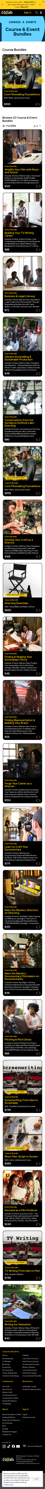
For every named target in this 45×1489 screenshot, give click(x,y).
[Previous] (2, 4)
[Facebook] (13, 1446)
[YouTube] (18, 1446)
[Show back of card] (38, 104)
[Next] (40, 4)
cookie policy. (8, 1484)
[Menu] (41, 12)
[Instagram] (4, 1446)
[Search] (36, 12)
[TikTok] (9, 1446)
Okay (36, 1479)
